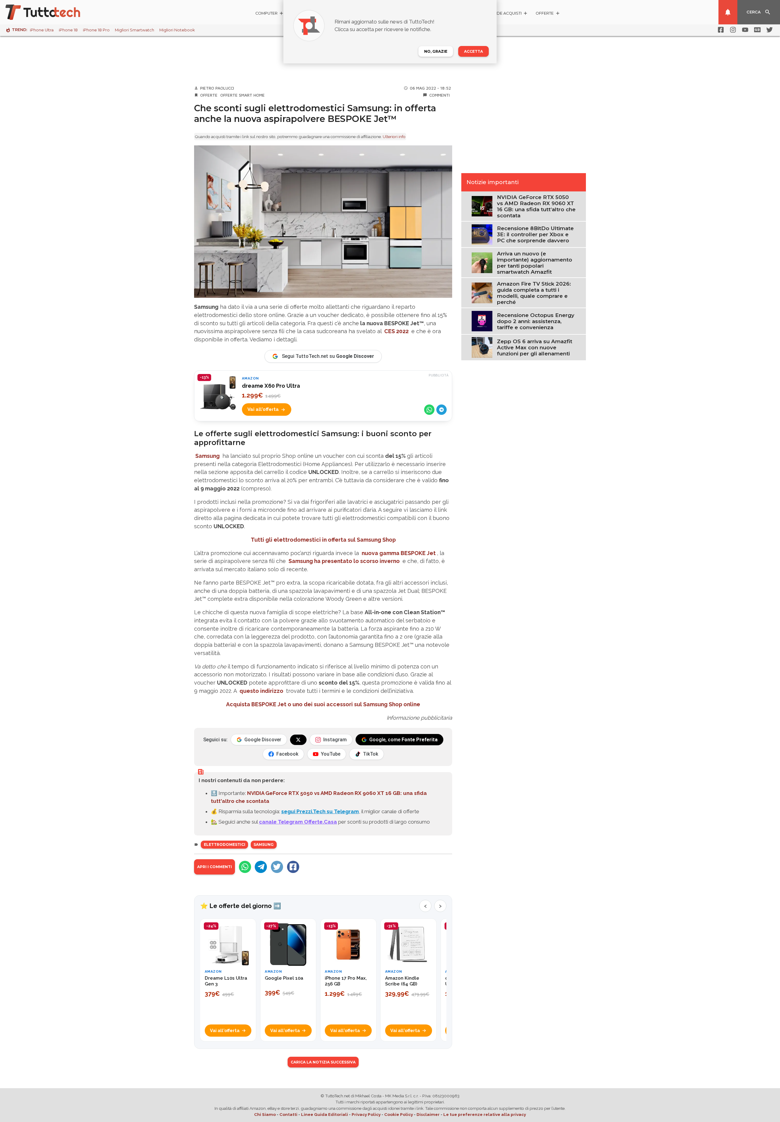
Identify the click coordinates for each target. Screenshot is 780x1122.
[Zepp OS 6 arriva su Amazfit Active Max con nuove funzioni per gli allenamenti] (482, 347)
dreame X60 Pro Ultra (271, 386)
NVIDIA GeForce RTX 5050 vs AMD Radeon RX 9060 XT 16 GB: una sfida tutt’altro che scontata (536, 206)
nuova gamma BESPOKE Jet (399, 553)
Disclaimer (428, 1114)
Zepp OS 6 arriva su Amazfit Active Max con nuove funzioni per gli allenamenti (534, 347)
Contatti (288, 1114)
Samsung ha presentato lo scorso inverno (344, 561)
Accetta (473, 51)
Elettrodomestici (224, 844)
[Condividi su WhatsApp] (429, 409)
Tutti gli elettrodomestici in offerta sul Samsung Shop (323, 539)
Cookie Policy (398, 1114)
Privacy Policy (366, 1114)
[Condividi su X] (277, 867)
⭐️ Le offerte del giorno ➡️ (240, 906)
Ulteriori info (394, 136)
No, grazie (435, 51)
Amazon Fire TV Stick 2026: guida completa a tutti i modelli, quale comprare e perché (534, 293)
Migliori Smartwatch (134, 30)
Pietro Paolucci (217, 88)
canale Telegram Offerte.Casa (298, 822)
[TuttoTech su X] (298, 740)
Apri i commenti (214, 866)
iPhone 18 (68, 30)
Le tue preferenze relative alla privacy (484, 1114)
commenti (439, 95)
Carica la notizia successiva (323, 1062)
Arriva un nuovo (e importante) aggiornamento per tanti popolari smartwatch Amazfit (534, 263)
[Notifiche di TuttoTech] (727, 12)
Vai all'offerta (263, 409)
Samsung (207, 456)
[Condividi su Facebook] (293, 867)
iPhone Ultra (42, 30)
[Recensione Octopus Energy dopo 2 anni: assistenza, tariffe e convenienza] (482, 321)
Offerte (209, 95)
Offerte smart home (242, 95)
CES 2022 (396, 331)
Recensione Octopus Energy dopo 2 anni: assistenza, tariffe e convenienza (535, 321)
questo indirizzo (261, 691)
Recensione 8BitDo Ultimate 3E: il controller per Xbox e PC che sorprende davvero (535, 234)
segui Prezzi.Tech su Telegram (320, 811)
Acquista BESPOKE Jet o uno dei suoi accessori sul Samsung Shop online (323, 704)
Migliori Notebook (177, 30)
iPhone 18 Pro (96, 30)
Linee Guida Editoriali (324, 1114)
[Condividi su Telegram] (441, 409)
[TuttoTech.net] (51, 12)
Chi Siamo (265, 1114)
